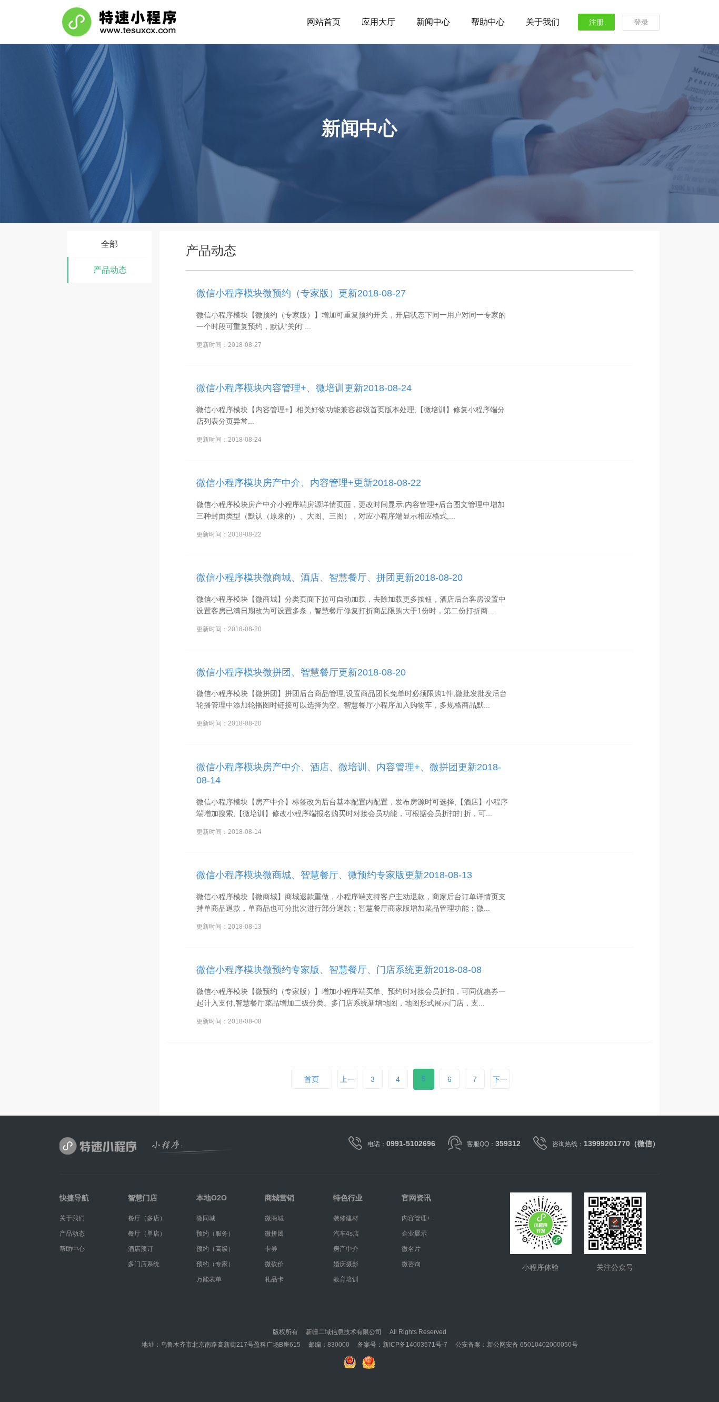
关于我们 (543, 21)
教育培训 (345, 1279)
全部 (109, 244)
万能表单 (209, 1279)
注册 (596, 22)
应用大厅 (378, 21)
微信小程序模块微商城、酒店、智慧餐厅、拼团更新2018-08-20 (329, 577)
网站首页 (324, 21)
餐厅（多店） (147, 1218)
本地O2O (211, 1198)
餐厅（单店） (147, 1233)
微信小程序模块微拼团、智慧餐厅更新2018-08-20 (301, 672)
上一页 (347, 1089)
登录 (641, 22)
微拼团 (274, 1233)
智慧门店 (142, 1198)
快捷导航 (74, 1198)
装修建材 (345, 1218)
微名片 (411, 1248)
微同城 (205, 1218)
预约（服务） (215, 1233)
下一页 (500, 1089)
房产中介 (345, 1248)
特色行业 (348, 1198)
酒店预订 (140, 1248)
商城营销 (279, 1198)
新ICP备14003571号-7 (415, 1344)
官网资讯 (416, 1198)
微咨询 (411, 1264)
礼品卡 (274, 1279)
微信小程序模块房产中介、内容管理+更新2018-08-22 (308, 483)
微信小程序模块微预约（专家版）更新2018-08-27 (301, 293)
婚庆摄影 (345, 1264)
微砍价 (274, 1264)
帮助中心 (488, 21)
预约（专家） (215, 1264)
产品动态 (110, 269)
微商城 (274, 1218)
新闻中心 (433, 21)
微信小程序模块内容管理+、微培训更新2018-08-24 (304, 388)
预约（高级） (215, 1248)
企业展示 (414, 1233)
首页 (311, 1079)
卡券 (271, 1248)
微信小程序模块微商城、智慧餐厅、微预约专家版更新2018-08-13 (334, 875)
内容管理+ (416, 1218)
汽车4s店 (346, 1233)
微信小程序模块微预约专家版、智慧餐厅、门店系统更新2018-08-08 (339, 970)
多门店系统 (143, 1264)
